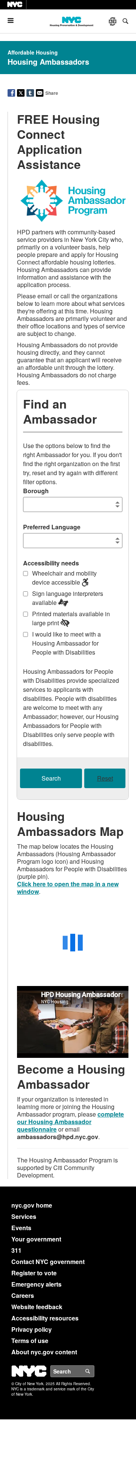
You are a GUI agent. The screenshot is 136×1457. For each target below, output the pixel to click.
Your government (36, 1239)
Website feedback (36, 1306)
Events (21, 1227)
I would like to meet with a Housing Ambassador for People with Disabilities (66, 643)
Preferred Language (51, 527)
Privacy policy (31, 1329)
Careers (22, 1295)
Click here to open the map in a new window (68, 888)
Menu (14, 20)
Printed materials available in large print (71, 618)
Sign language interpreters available (67, 598)
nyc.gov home (31, 1205)
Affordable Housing (33, 52)
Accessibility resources (45, 1318)
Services (23, 1216)
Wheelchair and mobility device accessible (64, 577)
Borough (36, 490)
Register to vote (34, 1273)
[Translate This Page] (113, 21)
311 (16, 1250)
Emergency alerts (36, 1284)
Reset (105, 778)
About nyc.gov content (44, 1352)
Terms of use (29, 1340)
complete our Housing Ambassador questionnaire (70, 1121)
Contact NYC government (48, 1261)
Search (51, 778)
